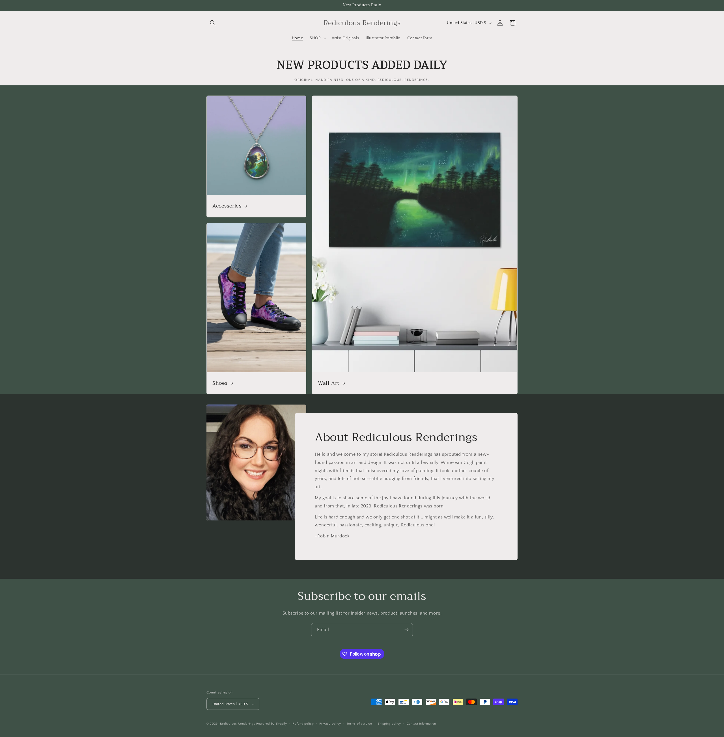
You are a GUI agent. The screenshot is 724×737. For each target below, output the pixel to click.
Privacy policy (330, 723)
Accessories (227, 206)
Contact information (421, 723)
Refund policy (303, 723)
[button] (212, 23)
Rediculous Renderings (237, 724)
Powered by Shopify (271, 724)
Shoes (219, 383)
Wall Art (328, 383)
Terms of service (359, 723)
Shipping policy (389, 723)
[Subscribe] (406, 629)
